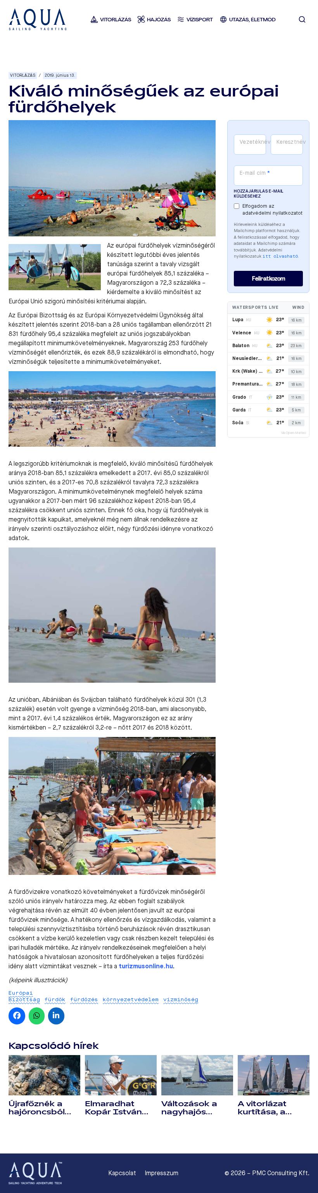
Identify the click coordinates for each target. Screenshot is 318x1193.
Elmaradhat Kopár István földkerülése (113, 1112)
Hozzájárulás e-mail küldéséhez (258, 194)
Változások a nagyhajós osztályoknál (189, 1112)
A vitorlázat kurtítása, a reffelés (262, 1112)
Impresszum (161, 1173)
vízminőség (180, 999)
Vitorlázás (22, 75)
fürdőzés (84, 999)
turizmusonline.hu (146, 966)
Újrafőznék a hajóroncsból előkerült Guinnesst (37, 1116)
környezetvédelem (131, 999)
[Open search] (302, 19)
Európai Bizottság (24, 996)
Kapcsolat (122, 1173)
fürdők (55, 999)
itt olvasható (280, 256)
